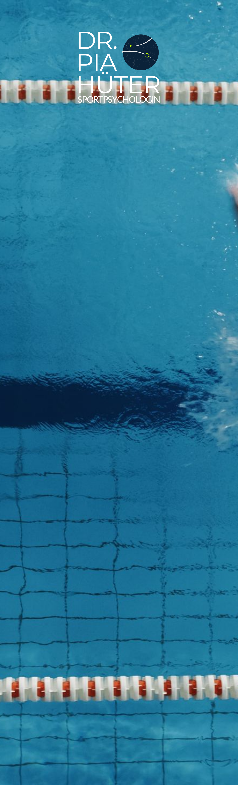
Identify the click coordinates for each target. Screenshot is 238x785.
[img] (119, 392)
